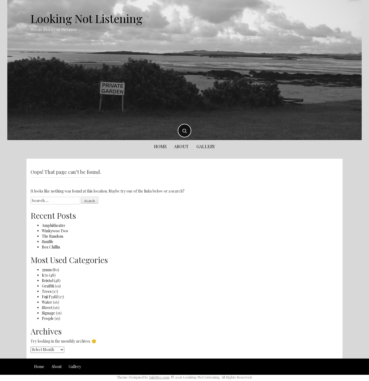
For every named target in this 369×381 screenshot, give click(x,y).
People (48, 318)
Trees (47, 291)
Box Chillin (51, 247)
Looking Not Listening (86, 18)
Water (47, 302)
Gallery (205, 146)
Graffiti (48, 286)
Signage (48, 313)
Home (160, 146)
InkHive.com (159, 377)
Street (47, 307)
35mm (47, 269)
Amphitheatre (53, 225)
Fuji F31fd (50, 296)
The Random (52, 236)
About (181, 146)
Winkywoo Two (55, 230)
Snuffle (47, 241)
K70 (45, 275)
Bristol (47, 280)
